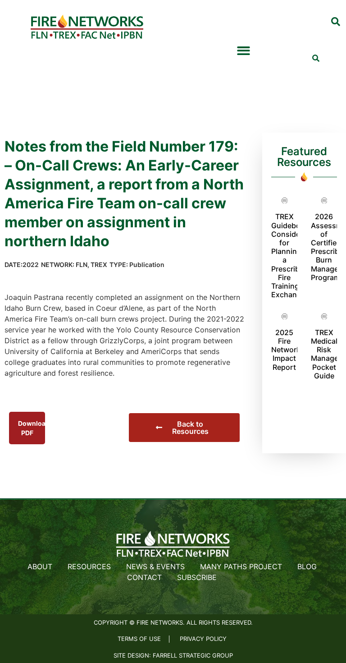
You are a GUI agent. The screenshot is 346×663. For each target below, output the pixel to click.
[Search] (316, 58)
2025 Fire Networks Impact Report (288, 350)
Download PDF (31, 428)
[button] (335, 22)
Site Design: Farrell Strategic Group (173, 655)
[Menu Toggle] (243, 51)
